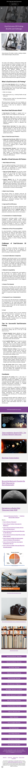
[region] (14, 3)
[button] (1, 8)
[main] (14, 27)
